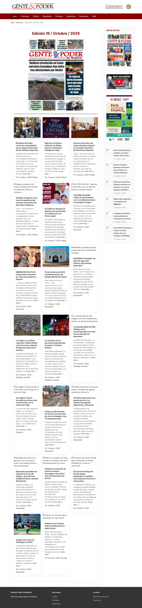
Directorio (97, 600)
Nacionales (83, 16)
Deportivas (71, 16)
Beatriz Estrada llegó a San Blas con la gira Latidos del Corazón (122, 152)
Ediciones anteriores (101, 597)
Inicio (15, 16)
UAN (94, 16)
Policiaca (59, 16)
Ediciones (19, 22)
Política (36, 16)
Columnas (25, 16)
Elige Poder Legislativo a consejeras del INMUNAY (122, 201)
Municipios (47, 16)
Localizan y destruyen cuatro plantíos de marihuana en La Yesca (122, 216)
